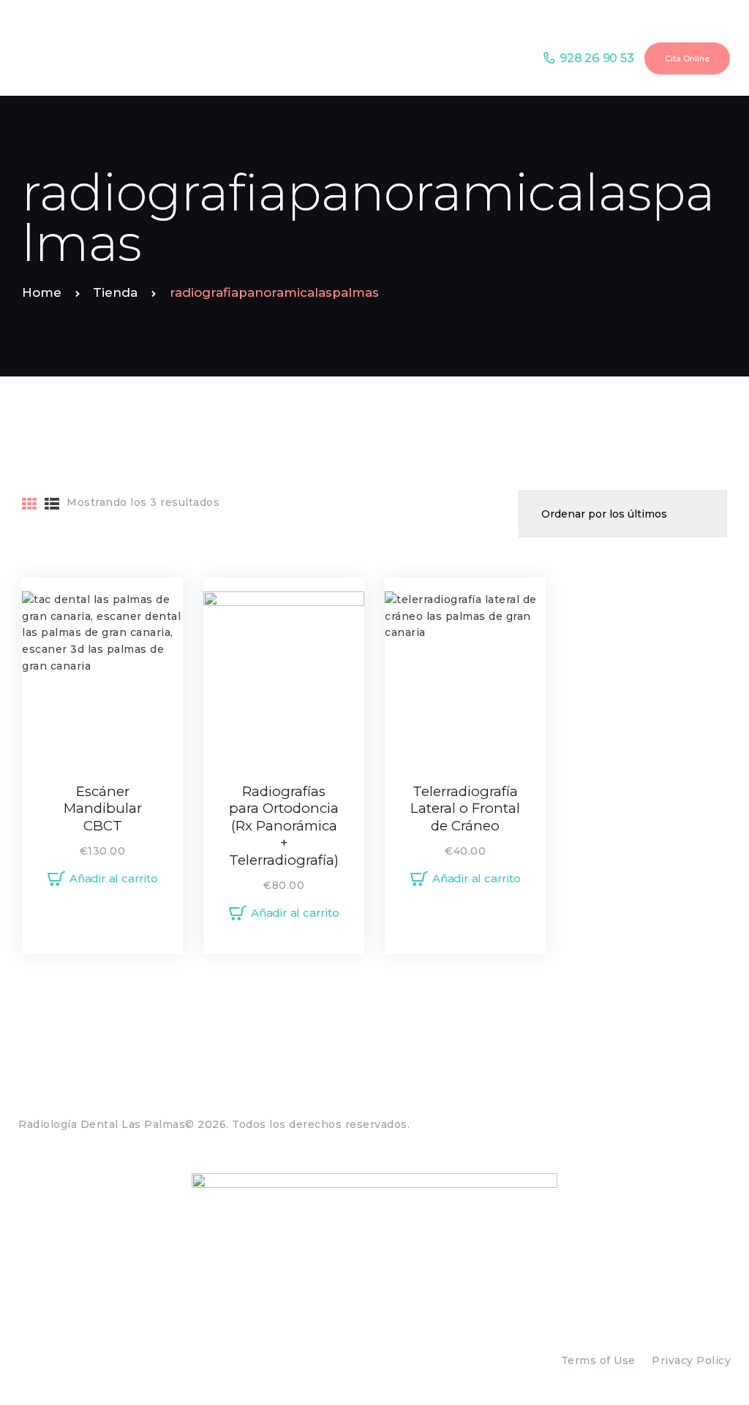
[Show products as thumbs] (29, 504)
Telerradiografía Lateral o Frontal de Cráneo (465, 808)
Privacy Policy (691, 1360)
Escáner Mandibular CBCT (103, 808)
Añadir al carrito (113, 878)
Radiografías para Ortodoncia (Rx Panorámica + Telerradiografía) (284, 825)
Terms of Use (598, 1360)
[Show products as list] (52, 504)
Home (41, 292)
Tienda (115, 292)
